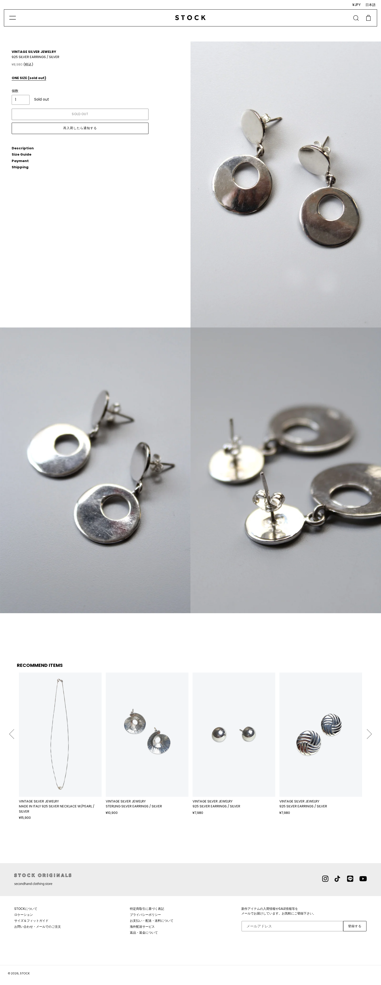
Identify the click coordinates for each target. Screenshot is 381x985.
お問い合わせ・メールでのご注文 (37, 926)
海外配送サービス (142, 926)
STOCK (25, 973)
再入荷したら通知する (80, 128)
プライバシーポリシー (145, 914)
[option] (60, 746)
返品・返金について (144, 932)
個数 (15, 90)
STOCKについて (25, 908)
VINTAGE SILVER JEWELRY (34, 51)
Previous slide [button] (11, 731)
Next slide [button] (369, 731)
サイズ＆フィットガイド (31, 920)
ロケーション (23, 914)
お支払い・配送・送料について (151, 920)
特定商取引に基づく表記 (147, 908)
